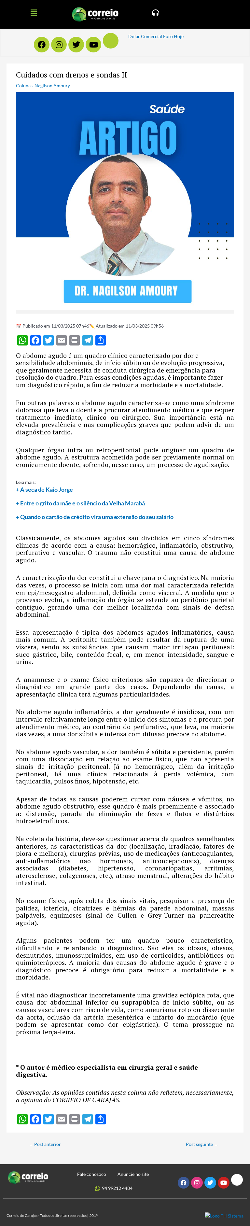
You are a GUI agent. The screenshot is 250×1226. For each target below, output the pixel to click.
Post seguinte (202, 1144)
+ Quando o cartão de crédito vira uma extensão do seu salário (95, 516)
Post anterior (45, 1144)
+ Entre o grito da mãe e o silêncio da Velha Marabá (80, 503)
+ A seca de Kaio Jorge (44, 489)
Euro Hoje (173, 36)
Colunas (24, 85)
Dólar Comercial (145, 36)
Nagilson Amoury (52, 85)
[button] (33, 13)
